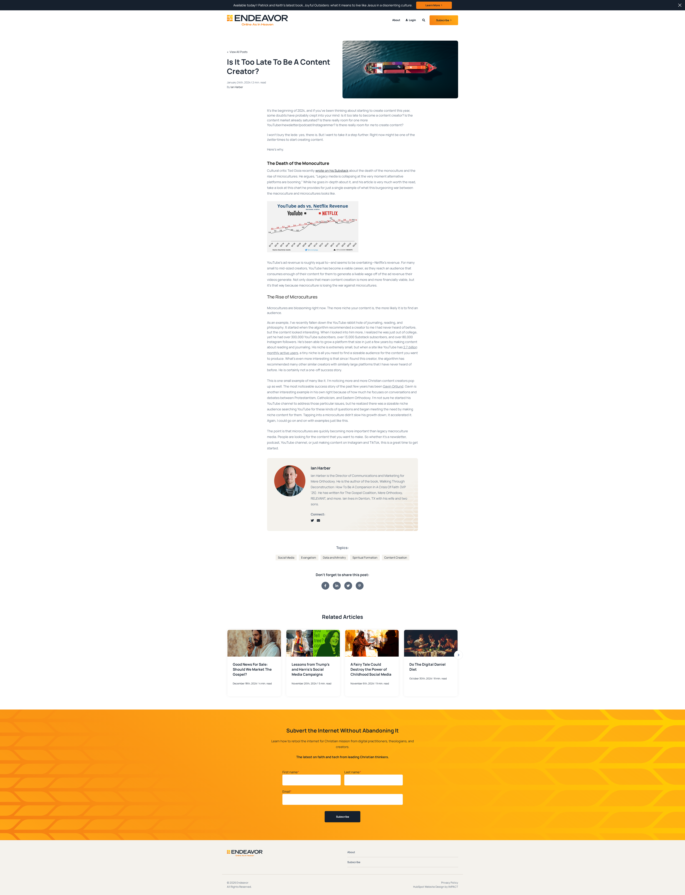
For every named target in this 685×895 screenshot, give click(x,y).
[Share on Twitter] (348, 586)
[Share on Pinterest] (360, 586)
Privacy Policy (449, 882)
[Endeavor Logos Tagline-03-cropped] (252, 20)
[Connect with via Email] (320, 520)
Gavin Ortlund (393, 386)
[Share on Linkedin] (337, 586)
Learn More (432, 5)
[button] (458, 655)
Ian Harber (236, 87)
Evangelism (308, 557)
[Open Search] (423, 20)
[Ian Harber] (289, 480)
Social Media (286, 557)
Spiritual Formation (364, 557)
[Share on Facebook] (325, 586)
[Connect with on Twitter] (314, 520)
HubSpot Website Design (428, 887)
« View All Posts (237, 52)
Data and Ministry (334, 557)
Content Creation (395, 557)
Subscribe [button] (442, 20)
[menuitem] (411, 20)
